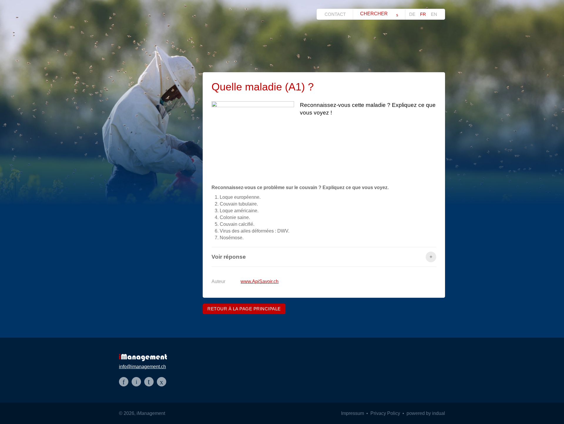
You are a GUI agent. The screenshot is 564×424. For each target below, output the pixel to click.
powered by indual (426, 413)
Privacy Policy (385, 413)
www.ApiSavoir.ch (259, 281)
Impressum (353, 413)
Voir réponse (229, 257)
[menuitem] (337, 14)
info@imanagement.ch (142, 366)
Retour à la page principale (244, 308)
